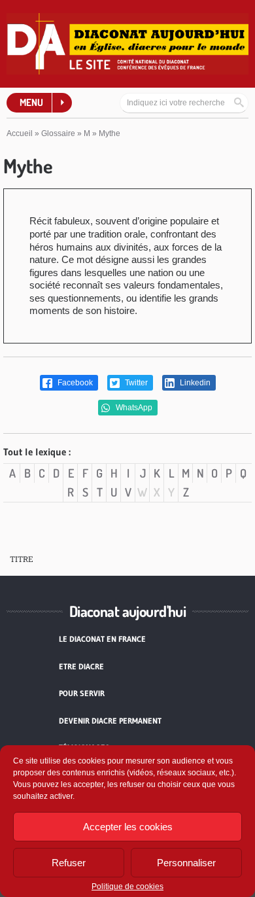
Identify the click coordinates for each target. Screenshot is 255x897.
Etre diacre (81, 666)
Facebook (74, 382)
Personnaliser (186, 862)
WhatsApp (133, 407)
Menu (31, 102)
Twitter (135, 382)
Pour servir (82, 693)
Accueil (20, 133)
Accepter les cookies (128, 826)
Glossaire (58, 133)
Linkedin (194, 382)
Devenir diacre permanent (110, 721)
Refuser (69, 862)
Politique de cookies (127, 886)
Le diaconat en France (102, 639)
